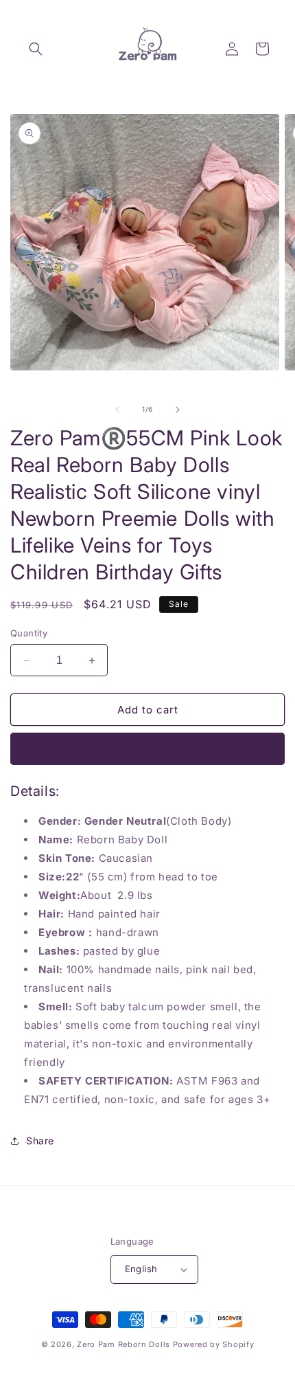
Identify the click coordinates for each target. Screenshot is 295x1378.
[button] (36, 49)
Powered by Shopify (214, 1344)
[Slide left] (117, 409)
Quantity (28, 632)
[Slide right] (178, 409)
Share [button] (40, 1140)
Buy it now (147, 748)
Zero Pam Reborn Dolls (123, 1344)
